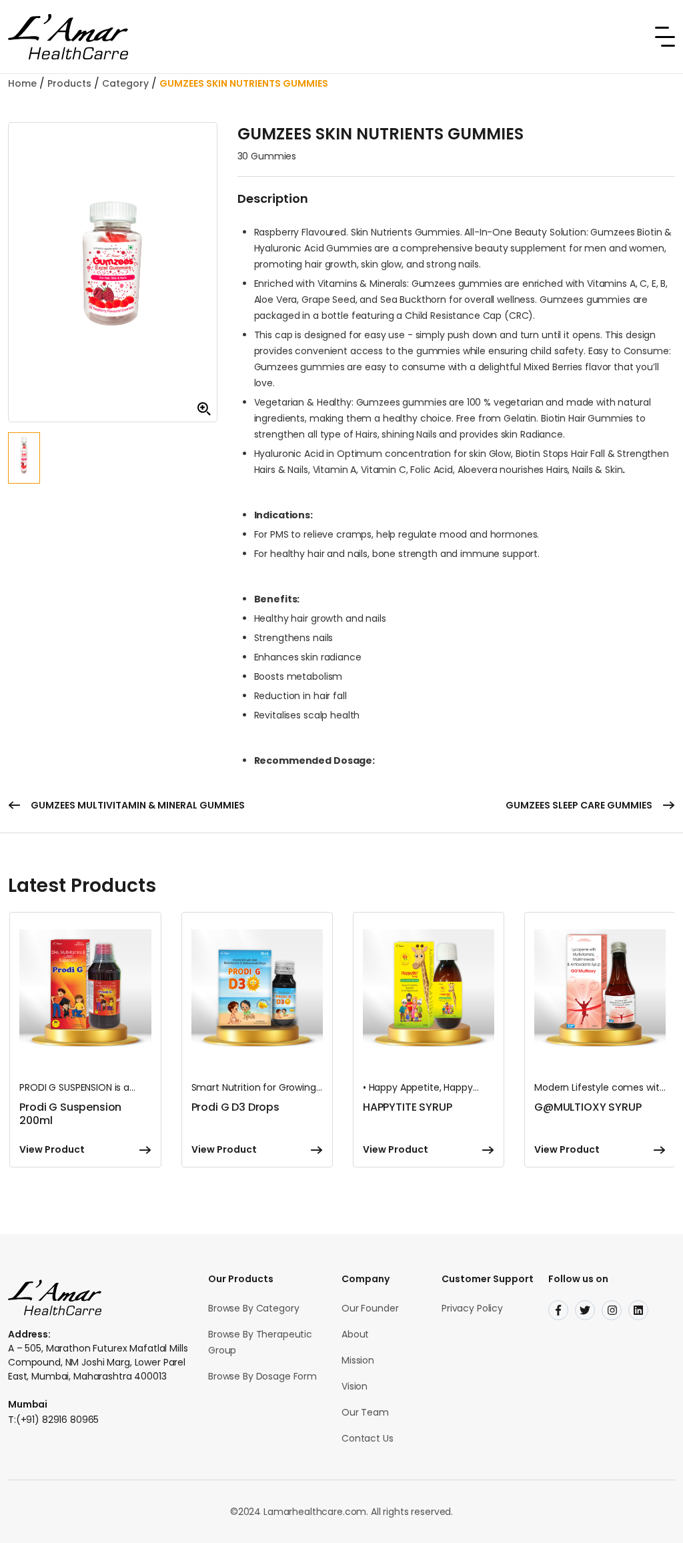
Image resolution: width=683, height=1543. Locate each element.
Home (22, 83)
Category (125, 83)
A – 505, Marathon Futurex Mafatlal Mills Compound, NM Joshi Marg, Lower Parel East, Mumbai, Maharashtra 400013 (97, 1362)
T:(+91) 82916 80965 (53, 1419)
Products (69, 83)
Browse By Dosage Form (262, 1376)
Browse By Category (253, 1308)
